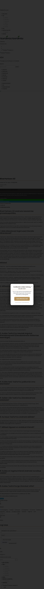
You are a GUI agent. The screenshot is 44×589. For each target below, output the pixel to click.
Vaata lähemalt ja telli (22, 298)
